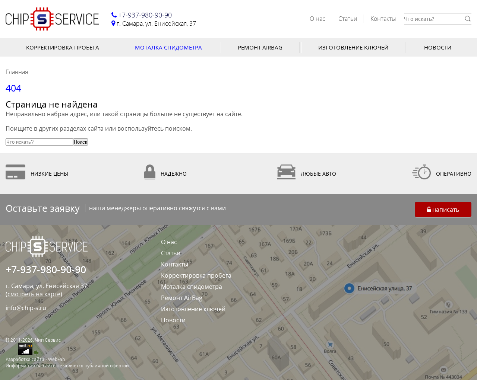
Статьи (347, 19)
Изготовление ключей (353, 47)
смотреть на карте (33, 294)
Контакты (383, 19)
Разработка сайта (25, 359)
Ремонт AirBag (260, 47)
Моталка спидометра (168, 47)
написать (445, 209)
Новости (437, 47)
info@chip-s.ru (26, 308)
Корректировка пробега (62, 47)
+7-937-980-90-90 (46, 269)
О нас (317, 19)
